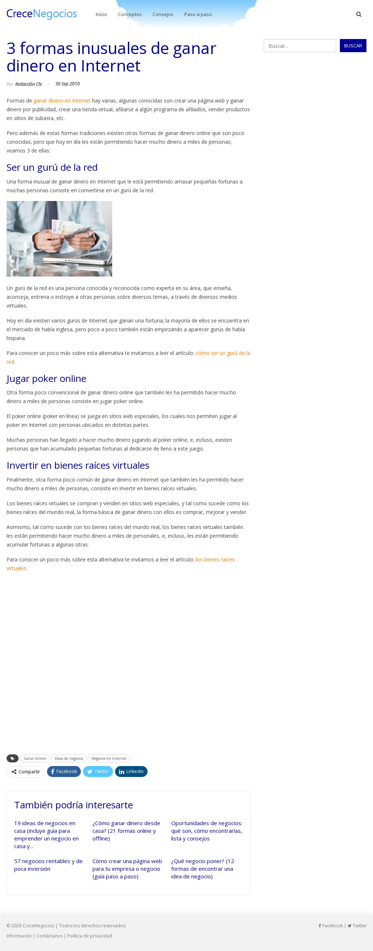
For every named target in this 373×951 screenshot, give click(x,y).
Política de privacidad (89, 936)
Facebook (332, 926)
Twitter (359, 926)
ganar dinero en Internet (62, 100)
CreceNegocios (38, 926)
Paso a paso (198, 14)
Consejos (163, 14)
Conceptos (130, 14)
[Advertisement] (129, 660)
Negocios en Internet (108, 758)
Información (19, 936)
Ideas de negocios (69, 758)
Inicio (101, 14)
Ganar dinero (35, 758)
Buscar (353, 45)
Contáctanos (49, 936)
